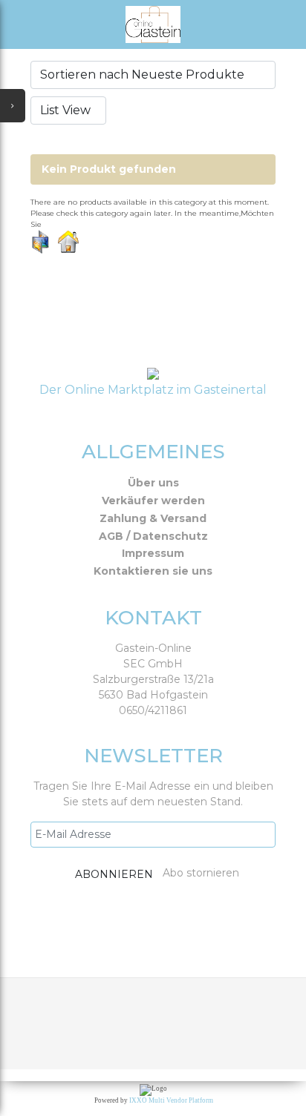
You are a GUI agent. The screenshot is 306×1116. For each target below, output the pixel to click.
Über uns (153, 482)
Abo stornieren (201, 872)
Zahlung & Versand (153, 518)
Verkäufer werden (153, 500)
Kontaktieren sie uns (153, 571)
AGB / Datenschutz (153, 536)
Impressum (153, 553)
